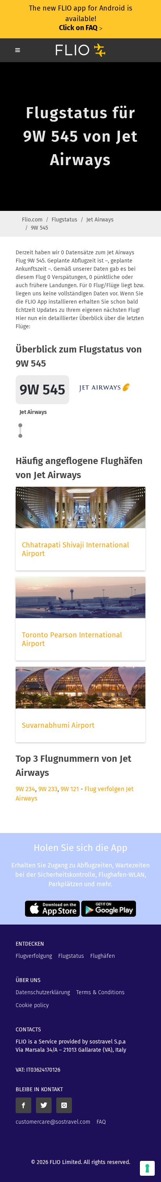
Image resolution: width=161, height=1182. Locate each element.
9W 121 (70, 789)
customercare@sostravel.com (53, 1122)
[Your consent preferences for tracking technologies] (147, 1168)
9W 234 (25, 789)
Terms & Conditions (100, 992)
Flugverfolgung (34, 956)
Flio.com (32, 219)
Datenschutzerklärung (43, 992)
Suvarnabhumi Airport (58, 725)
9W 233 (47, 789)
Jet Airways (100, 219)
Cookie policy (32, 1005)
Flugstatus (64, 219)
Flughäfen (102, 956)
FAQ (101, 1122)
